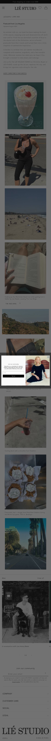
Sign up (13, 376)
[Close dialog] (48, 357)
